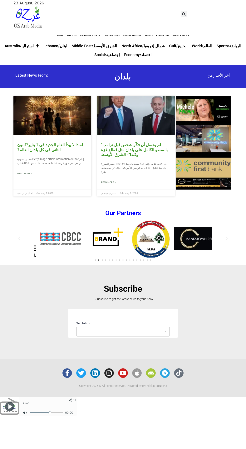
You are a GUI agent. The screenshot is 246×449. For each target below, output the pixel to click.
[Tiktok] (179, 373)
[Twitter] (81, 373)
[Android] (151, 373)
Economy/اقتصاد (138, 54)
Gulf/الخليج (178, 46)
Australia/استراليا (19, 46)
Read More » (24, 173)
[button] (184, 14)
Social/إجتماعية (107, 54)
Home (60, 35)
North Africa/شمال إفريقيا (143, 46)
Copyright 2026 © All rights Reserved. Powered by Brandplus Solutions (123, 386)
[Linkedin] (95, 373)
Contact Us (162, 35)
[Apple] (137, 373)
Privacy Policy (181, 35)
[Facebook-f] (67, 373)
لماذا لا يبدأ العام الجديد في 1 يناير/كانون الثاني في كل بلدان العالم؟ (50, 147)
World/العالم (202, 46)
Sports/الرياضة (229, 46)
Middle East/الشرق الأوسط (94, 46)
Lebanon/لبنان (55, 46)
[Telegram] (165, 373)
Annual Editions (132, 35)
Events (149, 35)
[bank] (203, 188)
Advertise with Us (90, 35)
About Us (71, 35)
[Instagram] (109, 373)
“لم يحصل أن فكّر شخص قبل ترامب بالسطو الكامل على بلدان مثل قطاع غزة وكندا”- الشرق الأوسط (134, 149)
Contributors (112, 35)
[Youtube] (123, 373)
